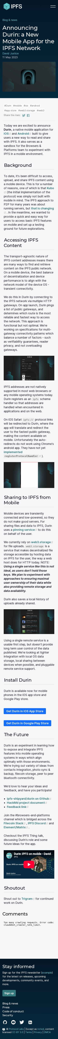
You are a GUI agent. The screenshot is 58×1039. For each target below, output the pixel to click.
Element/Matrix (16, 827)
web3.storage (42, 542)
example (47, 972)
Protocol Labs (16, 1029)
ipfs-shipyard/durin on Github (29, 798)
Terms (28, 1032)
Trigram (28, 898)
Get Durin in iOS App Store (24, 711)
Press (6, 1007)
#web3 (40, 110)
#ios (26, 105)
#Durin (7, 105)
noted (40, 1029)
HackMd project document (27, 802)
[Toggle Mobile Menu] (53, 6)
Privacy (38, 1032)
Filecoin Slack (15, 823)
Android (25, 133)
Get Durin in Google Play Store (27, 723)
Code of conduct (13, 1011)
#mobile (17, 105)
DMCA (47, 1032)
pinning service (25, 529)
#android (35, 105)
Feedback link (18, 807)
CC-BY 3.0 (17, 1032)
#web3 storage (26, 110)
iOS (8, 133)
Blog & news (9, 20)
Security (7, 1015)
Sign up (9, 993)
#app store (10, 110)
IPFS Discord (38, 823)
